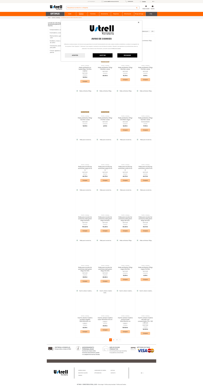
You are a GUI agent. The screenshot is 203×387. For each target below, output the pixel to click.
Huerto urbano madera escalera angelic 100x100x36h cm (85, 319)
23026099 (85, 123)
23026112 (125, 224)
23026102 (125, 73)
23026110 (85, 275)
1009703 (105, 174)
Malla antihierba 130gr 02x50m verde (105, 68)
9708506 (125, 325)
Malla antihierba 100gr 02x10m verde (85, 119)
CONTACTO (113, 372)
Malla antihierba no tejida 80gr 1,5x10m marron (85, 69)
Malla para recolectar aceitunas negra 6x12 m (85, 168)
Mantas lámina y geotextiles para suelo (59, 36)
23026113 (105, 224)
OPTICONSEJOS (97, 372)
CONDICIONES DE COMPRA (100, 370)
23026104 (85, 75)
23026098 (105, 123)
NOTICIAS (113, 370)
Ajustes (75, 55)
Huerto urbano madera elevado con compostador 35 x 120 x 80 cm (145, 320)
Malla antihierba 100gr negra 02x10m (125, 268)
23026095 (145, 273)
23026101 (145, 73)
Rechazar (127, 55)
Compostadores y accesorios (58, 29)
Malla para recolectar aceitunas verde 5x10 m (145, 168)
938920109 (130, 1)
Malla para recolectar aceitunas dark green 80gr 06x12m (145, 218)
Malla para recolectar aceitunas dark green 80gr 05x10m (105, 269)
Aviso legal (100, 384)
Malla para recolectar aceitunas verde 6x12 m (125, 168)
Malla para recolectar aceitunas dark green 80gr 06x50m (85, 218)
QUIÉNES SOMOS (82, 370)
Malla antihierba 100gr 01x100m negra (125, 119)
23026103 (105, 73)
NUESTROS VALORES (83, 372)
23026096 (125, 273)
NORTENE (145, 325)
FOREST (85, 323)
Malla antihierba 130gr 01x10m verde (145, 68)
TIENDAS (80, 375)
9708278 (145, 327)
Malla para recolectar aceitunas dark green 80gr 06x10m (85, 269)
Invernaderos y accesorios (57, 32)
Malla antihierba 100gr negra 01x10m (145, 268)
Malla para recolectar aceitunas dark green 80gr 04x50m (105, 218)
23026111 (145, 224)
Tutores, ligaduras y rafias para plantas (58, 51)
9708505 (85, 325)
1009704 (85, 174)
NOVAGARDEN (145, 122)
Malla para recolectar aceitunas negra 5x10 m (105, 168)
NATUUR (84, 73)
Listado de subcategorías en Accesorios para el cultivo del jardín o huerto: (59, 24)
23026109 (105, 275)
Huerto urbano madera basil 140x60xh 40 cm (105, 318)
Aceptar (103, 55)
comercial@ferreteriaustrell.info (111, 1)
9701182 (145, 123)
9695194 (105, 323)
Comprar (85, 81)
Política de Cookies (116, 48)
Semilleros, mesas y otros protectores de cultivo (60, 41)
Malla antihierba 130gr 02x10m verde (125, 68)
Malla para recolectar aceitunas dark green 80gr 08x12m (125, 218)
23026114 (85, 224)
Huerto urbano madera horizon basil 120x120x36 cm (125, 319)
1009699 (125, 174)
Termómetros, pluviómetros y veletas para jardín (60, 46)
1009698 (145, 174)
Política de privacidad (110, 384)
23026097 (125, 123)
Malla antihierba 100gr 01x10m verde (105, 119)
